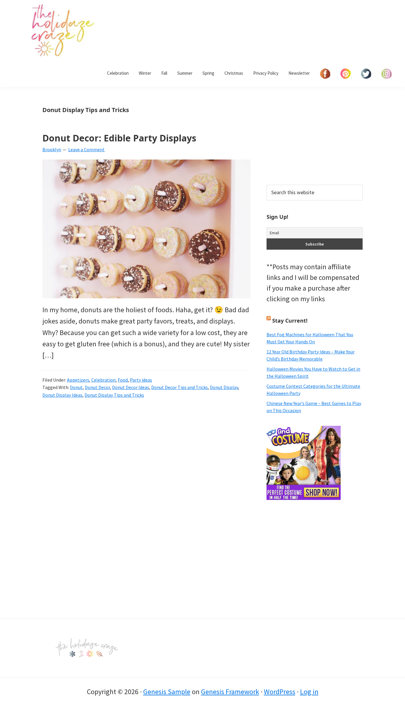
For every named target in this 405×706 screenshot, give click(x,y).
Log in (309, 691)
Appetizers (78, 380)
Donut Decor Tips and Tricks (179, 387)
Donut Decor (97, 387)
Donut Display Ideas (62, 395)
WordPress (279, 691)
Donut (76, 387)
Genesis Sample (166, 691)
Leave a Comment (86, 149)
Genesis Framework (230, 691)
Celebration (103, 380)
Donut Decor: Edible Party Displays (119, 138)
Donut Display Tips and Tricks (114, 395)
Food (123, 380)
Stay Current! (289, 320)
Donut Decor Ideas (130, 387)
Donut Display (224, 387)
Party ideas (141, 380)
